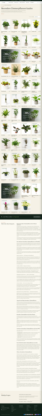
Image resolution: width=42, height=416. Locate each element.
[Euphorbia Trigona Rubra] (5, 99)
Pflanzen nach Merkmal (22, 2)
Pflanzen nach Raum (11, 2)
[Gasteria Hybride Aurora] (16, 205)
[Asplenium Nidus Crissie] (26, 99)
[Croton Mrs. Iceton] (36, 25)
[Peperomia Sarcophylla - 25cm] (5, 25)
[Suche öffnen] (37, 2)
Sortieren (33, 16)
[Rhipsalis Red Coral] (16, 99)
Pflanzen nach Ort (16, 2)
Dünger (12, 411)
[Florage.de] (3, 2)
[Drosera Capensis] (36, 40)
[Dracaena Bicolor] (26, 143)
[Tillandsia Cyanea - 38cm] (5, 205)
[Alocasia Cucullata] (36, 128)
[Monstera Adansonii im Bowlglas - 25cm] (36, 173)
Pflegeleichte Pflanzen (13, 409)
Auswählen (8, 45)
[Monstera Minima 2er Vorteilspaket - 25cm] (26, 25)
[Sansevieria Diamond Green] (16, 69)
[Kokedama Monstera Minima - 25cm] (36, 189)
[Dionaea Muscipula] (5, 84)
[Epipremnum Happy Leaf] (26, 205)
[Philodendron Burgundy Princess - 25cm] (16, 128)
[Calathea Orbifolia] (16, 158)
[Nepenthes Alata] (26, 55)
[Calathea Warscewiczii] (26, 128)
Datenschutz (35, 409)
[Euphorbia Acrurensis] (26, 40)
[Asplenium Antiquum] (36, 143)
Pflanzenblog (28, 410)
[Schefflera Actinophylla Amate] (16, 113)
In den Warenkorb (18, 133)
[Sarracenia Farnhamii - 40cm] (16, 173)
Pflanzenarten (27, 2)
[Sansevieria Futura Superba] (5, 158)
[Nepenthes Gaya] (36, 55)
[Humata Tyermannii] (5, 173)
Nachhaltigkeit (32, 2)
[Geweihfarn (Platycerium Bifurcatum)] (26, 84)
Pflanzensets (12, 410)
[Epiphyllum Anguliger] (36, 69)
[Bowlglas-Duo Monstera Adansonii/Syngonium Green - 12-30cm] (26, 189)
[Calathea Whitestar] (36, 158)
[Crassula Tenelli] (26, 158)
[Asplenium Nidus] (36, 99)
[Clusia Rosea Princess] (16, 84)
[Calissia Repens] (26, 173)
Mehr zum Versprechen (37, 216)
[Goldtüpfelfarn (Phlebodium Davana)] (36, 84)
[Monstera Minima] (16, 40)
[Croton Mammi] (5, 128)
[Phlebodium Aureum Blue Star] (16, 143)
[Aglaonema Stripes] (5, 143)
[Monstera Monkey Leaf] (16, 25)
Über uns (28, 409)
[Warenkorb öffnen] (40, 2)
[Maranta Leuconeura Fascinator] (26, 69)
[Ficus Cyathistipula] (5, 40)
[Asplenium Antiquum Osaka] (5, 113)
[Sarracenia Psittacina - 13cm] (5, 69)
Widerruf (35, 410)
